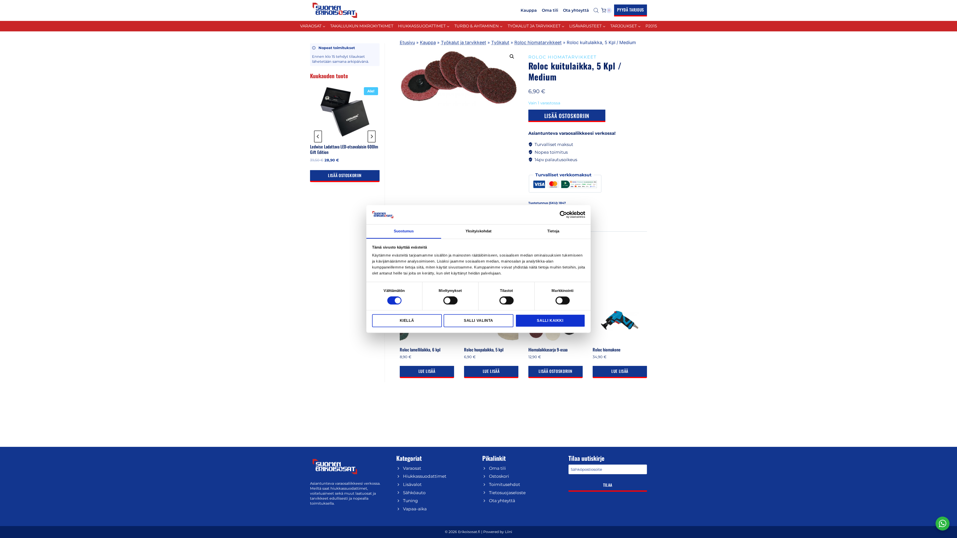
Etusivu (407, 42)
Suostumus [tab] (404, 231)
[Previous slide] (318, 136)
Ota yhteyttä (576, 10)
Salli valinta (478, 320)
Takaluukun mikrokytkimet (361, 26)
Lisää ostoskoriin (567, 116)
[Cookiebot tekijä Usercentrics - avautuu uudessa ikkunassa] (563, 214)
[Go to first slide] (372, 136)
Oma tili (550, 10)
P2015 (651, 26)
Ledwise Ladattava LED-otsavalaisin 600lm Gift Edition (344, 149)
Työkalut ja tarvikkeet (463, 42)
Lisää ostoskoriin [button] (555, 371)
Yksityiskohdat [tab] (478, 231)
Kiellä (407, 320)
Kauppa (529, 10)
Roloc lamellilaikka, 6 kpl (420, 349)
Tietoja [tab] (553, 231)
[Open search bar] (596, 10)
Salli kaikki (550, 320)
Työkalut (500, 42)
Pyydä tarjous (630, 10)
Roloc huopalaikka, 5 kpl (483, 349)
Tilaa (607, 485)
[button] (511, 56)
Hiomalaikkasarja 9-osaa (547, 349)
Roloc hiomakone (607, 349)
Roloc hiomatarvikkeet (538, 42)
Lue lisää (426, 371)
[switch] (450, 301)
